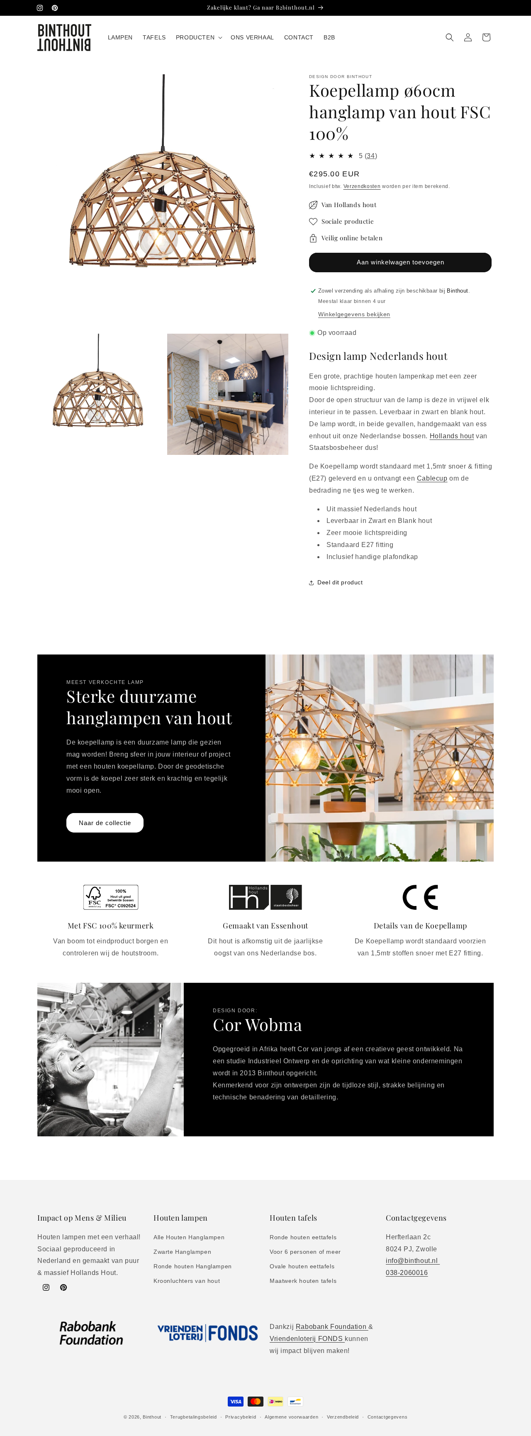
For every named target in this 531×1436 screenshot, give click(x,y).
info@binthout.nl (413, 1260)
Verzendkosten (362, 186)
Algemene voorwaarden (291, 1416)
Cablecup (432, 478)
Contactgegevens (388, 1416)
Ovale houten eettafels (302, 1266)
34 (371, 155)
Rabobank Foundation (332, 1326)
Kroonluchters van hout (186, 1280)
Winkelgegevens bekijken (354, 314)
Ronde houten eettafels (303, 1236)
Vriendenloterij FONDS (307, 1338)
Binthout (152, 1416)
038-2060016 (407, 1272)
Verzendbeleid (343, 1416)
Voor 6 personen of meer (305, 1251)
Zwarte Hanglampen (182, 1251)
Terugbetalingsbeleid (193, 1416)
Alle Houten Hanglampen (188, 1236)
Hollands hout (452, 436)
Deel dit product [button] (340, 582)
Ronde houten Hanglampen (192, 1266)
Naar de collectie (105, 822)
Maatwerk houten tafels (303, 1280)
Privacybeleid (240, 1416)
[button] (198, 37)
